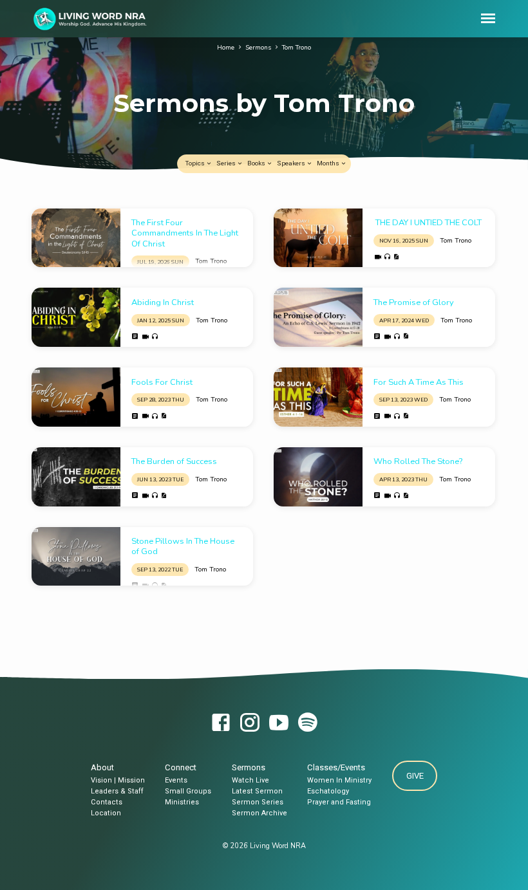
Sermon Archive (259, 813)
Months (329, 163)
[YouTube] (278, 723)
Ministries (182, 802)
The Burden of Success (174, 461)
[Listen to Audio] (387, 257)
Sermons (258, 47)
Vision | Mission (118, 780)
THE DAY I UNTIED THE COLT (427, 222)
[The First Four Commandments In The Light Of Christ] (76, 238)
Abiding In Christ (162, 302)
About (102, 767)
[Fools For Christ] (76, 397)
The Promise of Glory (413, 302)
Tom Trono (296, 47)
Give (414, 776)
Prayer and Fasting (339, 802)
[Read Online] (135, 336)
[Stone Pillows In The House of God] (76, 556)
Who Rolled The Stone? (417, 461)
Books (257, 163)
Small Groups (188, 791)
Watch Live (250, 780)
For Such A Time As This (418, 382)
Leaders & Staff (117, 791)
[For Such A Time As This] (318, 397)
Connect (180, 767)
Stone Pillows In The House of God (182, 546)
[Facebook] (220, 723)
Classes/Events (336, 767)
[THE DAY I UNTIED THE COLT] (318, 238)
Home (225, 47)
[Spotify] (307, 723)
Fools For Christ (162, 382)
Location (106, 813)
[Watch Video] (377, 257)
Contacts (106, 802)
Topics (195, 163)
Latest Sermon (257, 791)
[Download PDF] (396, 257)
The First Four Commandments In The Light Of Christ (184, 233)
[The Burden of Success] (76, 476)
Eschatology (328, 791)
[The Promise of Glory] (318, 317)
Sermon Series (257, 802)
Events (176, 780)
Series (226, 163)
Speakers (291, 163)
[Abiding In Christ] (76, 317)
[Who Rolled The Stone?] (318, 476)
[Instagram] (249, 723)
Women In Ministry (339, 780)
